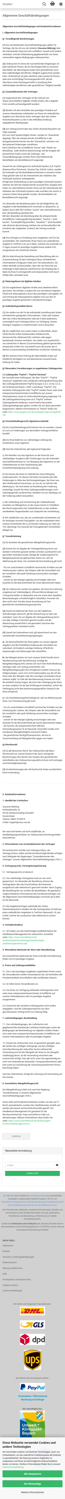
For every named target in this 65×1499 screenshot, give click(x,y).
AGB (4, 1274)
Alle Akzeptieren (32, 1474)
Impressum (7, 1245)
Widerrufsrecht (9, 1262)
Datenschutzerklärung (12, 1467)
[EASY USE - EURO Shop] (6, 4)
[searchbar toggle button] (44, 4)
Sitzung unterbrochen (12, 1268)
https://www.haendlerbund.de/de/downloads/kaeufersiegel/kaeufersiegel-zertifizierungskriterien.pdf (23, 940)
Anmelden (32, 1173)
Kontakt (6, 1251)
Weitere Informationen (32, 1492)
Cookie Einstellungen (12, 1290)
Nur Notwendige (32, 1483)
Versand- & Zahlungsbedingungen (18, 1257)
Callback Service (10, 1285)
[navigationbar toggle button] (61, 4)
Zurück (16, 1136)
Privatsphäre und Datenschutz (16, 1279)
